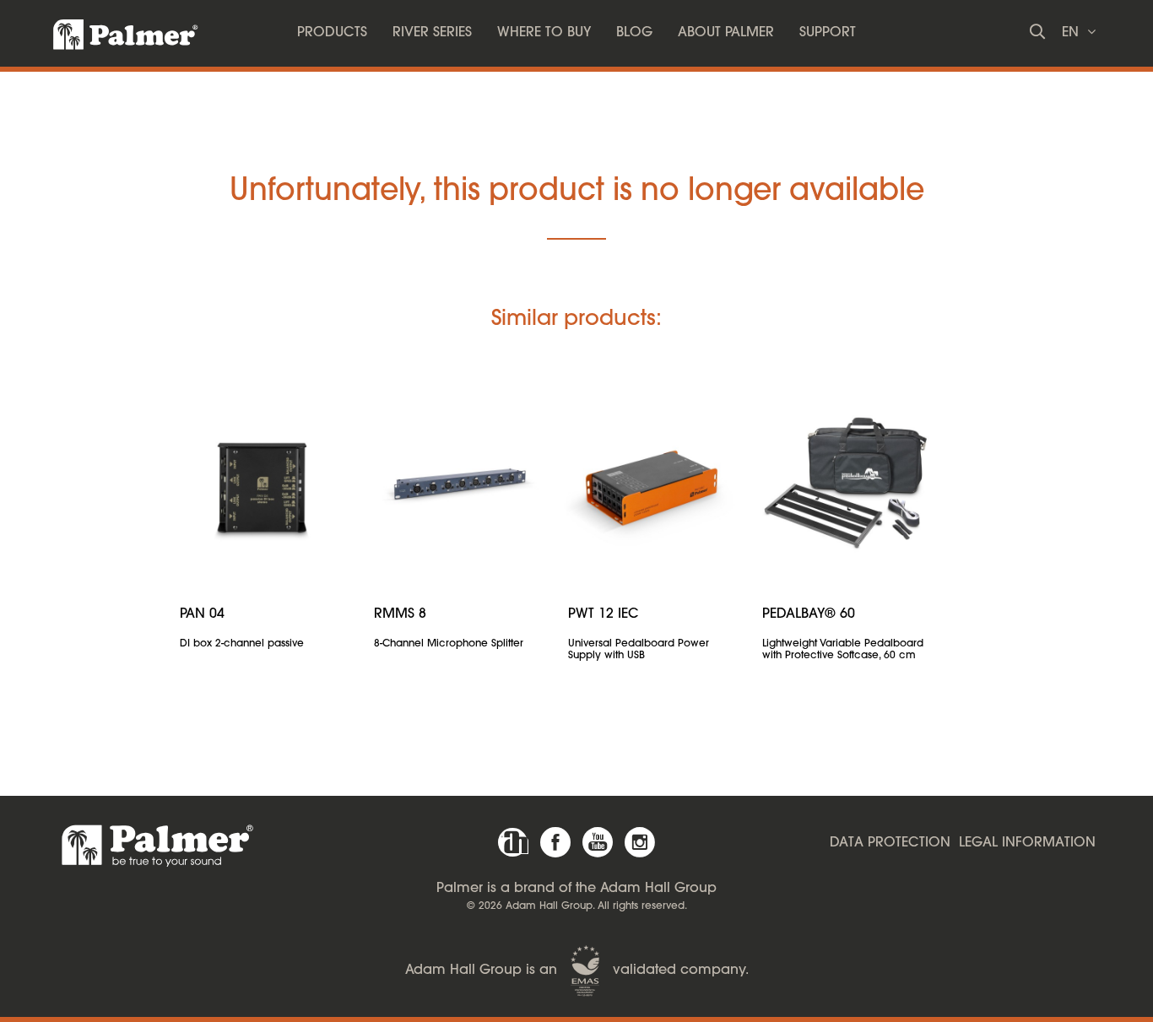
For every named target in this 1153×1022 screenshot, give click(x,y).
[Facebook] (555, 842)
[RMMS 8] (458, 484)
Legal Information (1027, 843)
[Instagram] (640, 842)
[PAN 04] (264, 484)
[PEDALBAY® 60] (846, 484)
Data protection (890, 843)
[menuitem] (332, 33)
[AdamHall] (513, 842)
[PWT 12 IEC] (652, 484)
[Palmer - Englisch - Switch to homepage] (110, 30)
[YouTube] (597, 842)
